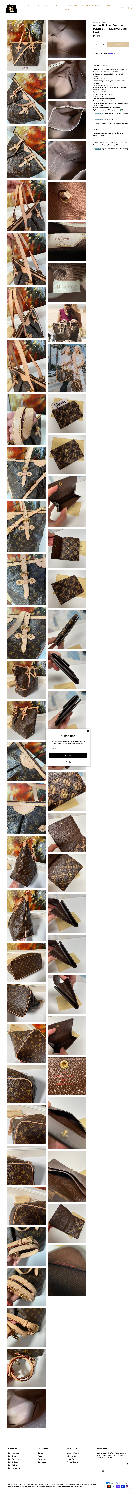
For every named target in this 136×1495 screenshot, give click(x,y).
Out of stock (118, 44)
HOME (27, 6)
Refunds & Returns (73, 1453)
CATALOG (47, 6)
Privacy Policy (71, 1459)
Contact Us (42, 1462)
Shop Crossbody (13, 1456)
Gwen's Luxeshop (99, 22)
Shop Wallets (12, 1465)
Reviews (106, 65)
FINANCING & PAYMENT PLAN (92, 6)
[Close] (88, 731)
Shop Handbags (13, 1453)
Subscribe (68, 755)
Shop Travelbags (13, 1459)
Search (40, 1453)
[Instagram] (70, 761)
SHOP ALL (36, 6)
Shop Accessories (14, 1468)
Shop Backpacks (13, 1462)
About (40, 1456)
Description (97, 65)
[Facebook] (66, 761)
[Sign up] (127, 1464)
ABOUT (108, 6)
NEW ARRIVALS (59, 6)
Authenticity (42, 1459)
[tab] (98, 65)
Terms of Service (72, 1462)
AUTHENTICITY (73, 6)
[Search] (127, 8)
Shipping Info (71, 1456)
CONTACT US (68, 9)
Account (121, 8)
